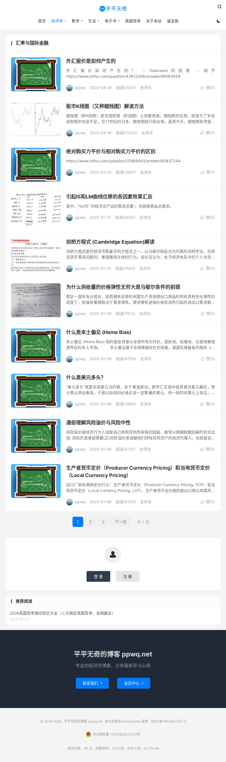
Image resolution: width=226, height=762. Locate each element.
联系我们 (92, 683)
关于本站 (154, 20)
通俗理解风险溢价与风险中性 (98, 423)
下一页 (121, 521)
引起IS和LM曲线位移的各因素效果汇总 (109, 197)
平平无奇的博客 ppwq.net (113, 8)
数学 (75, 20)
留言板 (173, 20)
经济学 (57, 20)
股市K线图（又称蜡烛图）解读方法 (105, 106)
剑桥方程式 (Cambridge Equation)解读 (110, 242)
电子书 (110, 20)
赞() (207, 87)
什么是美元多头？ (86, 377)
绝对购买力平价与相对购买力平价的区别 (110, 151)
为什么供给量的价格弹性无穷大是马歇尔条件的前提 (123, 287)
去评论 (146, 87)
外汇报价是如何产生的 (91, 61)
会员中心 (133, 683)
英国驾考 (133, 20)
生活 (92, 20)
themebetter (131, 721)
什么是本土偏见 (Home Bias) (98, 332)
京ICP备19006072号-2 (168, 721)
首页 (42, 20)
